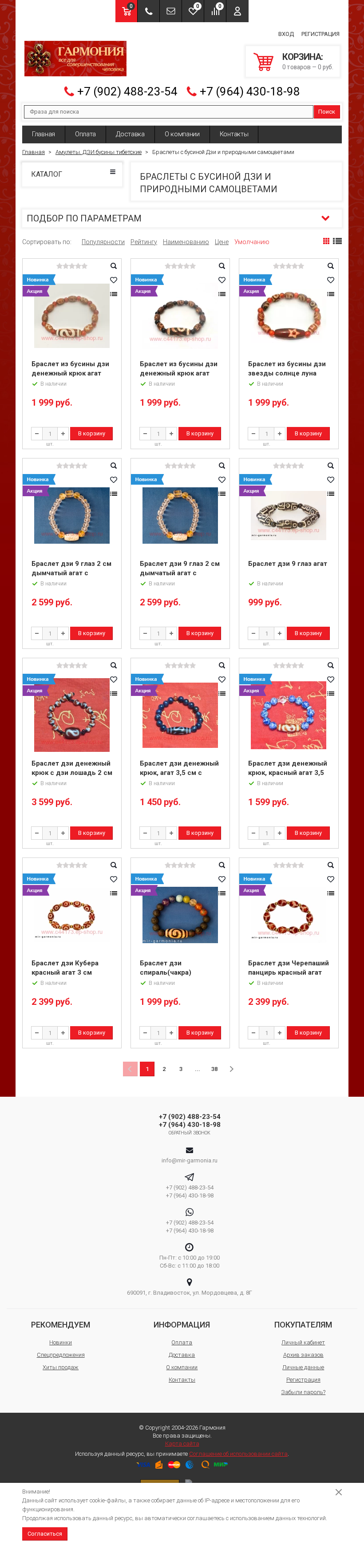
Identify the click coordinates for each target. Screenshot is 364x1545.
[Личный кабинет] (237, 11)
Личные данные (303, 1367)
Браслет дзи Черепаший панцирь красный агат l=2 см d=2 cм (288, 972)
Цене (222, 241)
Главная (43, 134)
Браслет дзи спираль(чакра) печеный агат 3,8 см (173, 972)
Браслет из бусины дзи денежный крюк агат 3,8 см (70, 373)
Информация (182, 1324)
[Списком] (337, 241)
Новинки (60, 1342)
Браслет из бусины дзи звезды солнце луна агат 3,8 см (287, 373)
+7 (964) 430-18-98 (250, 91)
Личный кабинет (303, 1342)
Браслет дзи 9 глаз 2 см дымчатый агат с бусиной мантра (71, 573)
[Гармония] (75, 58)
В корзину (91, 433)
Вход (286, 34)
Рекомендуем (60, 1324)
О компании (182, 134)
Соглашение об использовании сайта (238, 1453)
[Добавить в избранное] (113, 280)
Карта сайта (182, 1443)
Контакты (234, 134)
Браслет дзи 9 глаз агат (287, 564)
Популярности (103, 241)
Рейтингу (144, 241)
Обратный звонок (190, 1132)
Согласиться (45, 1533)
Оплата (85, 134)
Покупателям (303, 1324)
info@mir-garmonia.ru (190, 1160)
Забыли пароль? (303, 1392)
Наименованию (186, 241)
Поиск (326, 111)
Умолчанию (251, 241)
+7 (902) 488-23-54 (127, 91)
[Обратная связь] (171, 11)
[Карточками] (326, 241)
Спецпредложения (61, 1354)
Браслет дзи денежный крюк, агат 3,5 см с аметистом (179, 772)
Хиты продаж (61, 1367)
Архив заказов (303, 1354)
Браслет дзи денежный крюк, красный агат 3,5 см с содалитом (287, 772)
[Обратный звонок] (148, 11)
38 (214, 1069)
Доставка (130, 134)
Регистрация (320, 34)
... (197, 1069)
